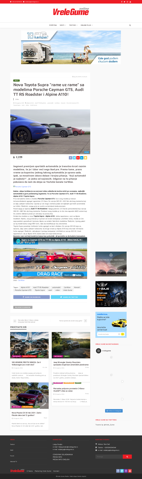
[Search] (130, 25)
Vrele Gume (33, 105)
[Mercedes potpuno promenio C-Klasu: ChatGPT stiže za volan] (53, 384)
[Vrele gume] (71, 13)
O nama (30, 471)
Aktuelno (16, 356)
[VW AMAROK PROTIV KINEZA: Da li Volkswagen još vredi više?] (29, 345)
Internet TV (13, 461)
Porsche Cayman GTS (73, 103)
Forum (12, 456)
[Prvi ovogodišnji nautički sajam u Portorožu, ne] (104, 399)
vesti (23, 105)
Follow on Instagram (115, 411)
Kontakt (56, 471)
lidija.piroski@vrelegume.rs (68, 447)
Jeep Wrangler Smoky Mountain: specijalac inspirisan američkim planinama (70, 363)
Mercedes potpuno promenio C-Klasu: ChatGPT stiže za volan (69, 389)
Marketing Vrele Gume (43, 471)
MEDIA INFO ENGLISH (61, 459)
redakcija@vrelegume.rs (66, 449)
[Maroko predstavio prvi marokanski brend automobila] (122, 363)
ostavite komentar (23, 307)
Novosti (63, 103)
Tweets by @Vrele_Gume (104, 425)
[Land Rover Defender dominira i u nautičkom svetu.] (122, 399)
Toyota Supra (16, 105)
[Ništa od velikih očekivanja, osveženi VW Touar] (104, 363)
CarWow (57, 103)
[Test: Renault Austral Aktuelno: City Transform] (122, 381)
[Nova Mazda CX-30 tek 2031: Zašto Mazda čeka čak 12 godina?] (29, 396)
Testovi (12, 444)
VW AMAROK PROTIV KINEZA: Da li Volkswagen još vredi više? (26, 363)
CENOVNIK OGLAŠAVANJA (63, 454)
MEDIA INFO (57, 457)
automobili (50, 103)
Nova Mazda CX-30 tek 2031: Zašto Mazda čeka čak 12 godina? (26, 414)
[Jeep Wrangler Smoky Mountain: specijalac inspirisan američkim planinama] (71, 345)
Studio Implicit (81, 476)
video (27, 105)
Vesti (62, 25)
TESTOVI (72, 25)
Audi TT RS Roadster (40, 103)
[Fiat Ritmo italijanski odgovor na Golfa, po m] (104, 381)
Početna (53, 25)
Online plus (86, 25)
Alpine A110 (30, 103)
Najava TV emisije (29, 356)
